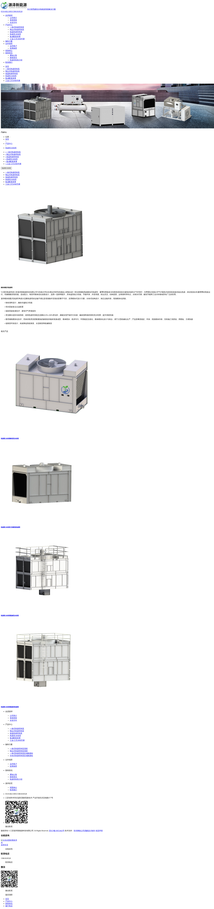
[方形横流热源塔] (41, 523)
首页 (7, 66)
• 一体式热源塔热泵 (13, 152)
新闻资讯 (8, 53)
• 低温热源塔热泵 (12, 157)
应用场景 (13, 48)
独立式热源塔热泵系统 (19, 751)
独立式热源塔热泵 (17, 29)
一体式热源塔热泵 (17, 27)
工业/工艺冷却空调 (17, 39)
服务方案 (8, 41)
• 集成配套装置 (11, 161)
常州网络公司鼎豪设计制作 (84, 831)
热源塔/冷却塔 (15, 34)
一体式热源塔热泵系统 (19, 749)
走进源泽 (8, 15)
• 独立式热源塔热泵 (13, 154)
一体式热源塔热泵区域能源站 (21, 753)
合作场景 (8, 44)
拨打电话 (8, 906)
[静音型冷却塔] (52, 434)
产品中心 (8, 25)
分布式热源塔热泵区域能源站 (21, 756)
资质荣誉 (13, 20)
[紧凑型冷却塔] (41, 611)
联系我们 (8, 62)
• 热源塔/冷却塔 (11, 159)
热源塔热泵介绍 (16, 60)
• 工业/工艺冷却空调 (13, 164)
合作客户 (13, 46)
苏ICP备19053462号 (56, 831)
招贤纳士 (8, 51)
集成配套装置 (15, 36)
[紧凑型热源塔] (43, 702)
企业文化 (13, 22)
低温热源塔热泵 (16, 32)
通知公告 (13, 55)
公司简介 (13, 18)
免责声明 (99, 831)
